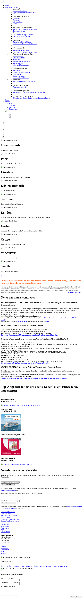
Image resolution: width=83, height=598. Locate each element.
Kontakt (7, 102)
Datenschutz (13, 109)
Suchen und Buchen (11, 7)
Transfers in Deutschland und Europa (25, 29)
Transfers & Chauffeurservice (10, 519)
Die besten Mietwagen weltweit (23, 35)
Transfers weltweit (19, 31)
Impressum (12, 107)
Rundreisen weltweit (19, 87)
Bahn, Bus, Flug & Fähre (9, 515)
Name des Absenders (7, 578)
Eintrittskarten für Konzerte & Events (25, 44)
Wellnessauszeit (18, 63)
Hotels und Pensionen (20, 11)
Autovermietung (6, 517)
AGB (2, 551)
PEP (2, 530)
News (7, 5)
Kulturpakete (17, 59)
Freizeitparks (17, 70)
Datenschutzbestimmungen (8, 490)
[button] (1, 275)
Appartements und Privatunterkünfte (24, 13)
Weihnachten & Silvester (21, 78)
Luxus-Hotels (5, 524)
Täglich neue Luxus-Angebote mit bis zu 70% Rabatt (30, 92)
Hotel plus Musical (19, 58)
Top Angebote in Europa (21, 50)
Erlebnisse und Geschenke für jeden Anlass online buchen (31, 98)
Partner (7, 100)
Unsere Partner (5, 532)
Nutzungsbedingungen (9, 508)
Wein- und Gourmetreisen (21, 65)
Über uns (12, 105)
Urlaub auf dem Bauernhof (21, 72)
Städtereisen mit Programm (21, 61)
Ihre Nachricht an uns (8, 586)
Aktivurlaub (17, 74)
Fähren (15, 24)
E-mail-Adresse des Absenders (10, 582)
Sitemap (3, 553)
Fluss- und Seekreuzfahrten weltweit (24, 81)
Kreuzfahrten (5, 526)
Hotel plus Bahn (18, 56)
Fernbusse (16, 20)
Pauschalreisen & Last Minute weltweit (25, 52)
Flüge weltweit (17, 22)
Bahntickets (16, 18)
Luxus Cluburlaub (19, 76)
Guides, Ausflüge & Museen (22, 42)
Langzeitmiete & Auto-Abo (21, 36)
